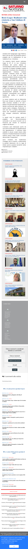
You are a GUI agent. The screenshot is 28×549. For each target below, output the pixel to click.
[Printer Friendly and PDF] (22, 50)
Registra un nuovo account (15, 360)
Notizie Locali (7, 15)
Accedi (14, 369)
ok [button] (14, 546)
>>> (17, 496)
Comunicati (16, 15)
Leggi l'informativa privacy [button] (7, 542)
